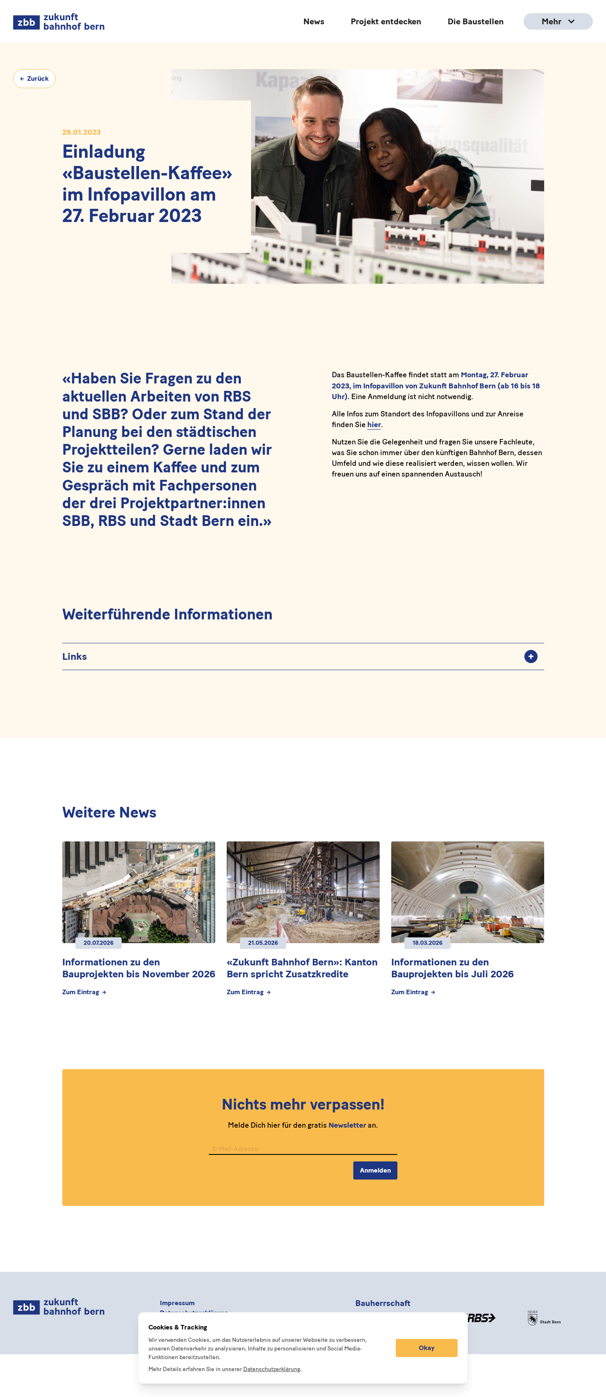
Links (298, 656)
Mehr (551, 21)
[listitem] (303, 656)
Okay (427, 1348)
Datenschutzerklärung (271, 1369)
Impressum (177, 1303)
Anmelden (375, 1170)
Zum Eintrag (80, 992)
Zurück (38, 78)
